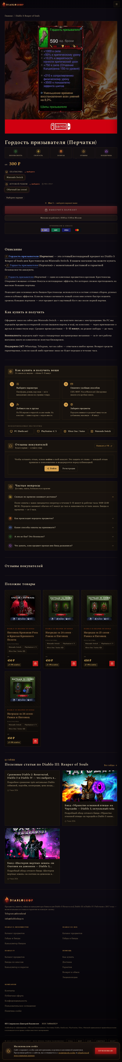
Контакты (10, 990)
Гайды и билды (12, 938)
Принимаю (105, 1050)
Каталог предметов (15, 933)
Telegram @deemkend (15, 913)
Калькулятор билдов (15, 943)
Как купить (68, 957)
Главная (9, 15)
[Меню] (117, 4)
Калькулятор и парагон (17, 967)
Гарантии (67, 967)
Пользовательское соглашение (20, 1005)
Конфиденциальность (16, 1000)
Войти (53, 468)
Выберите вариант (63, 209)
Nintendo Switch (15, 177)
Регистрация (68, 468)
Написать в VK (102, 445)
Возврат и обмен (70, 972)
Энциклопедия (70, 977)
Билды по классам (14, 962)
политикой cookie (66, 1052)
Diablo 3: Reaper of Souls (28, 15)
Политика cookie (13, 1011)
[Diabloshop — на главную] (12, 4)
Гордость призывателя (24, 256)
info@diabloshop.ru (14, 918)
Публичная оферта (14, 995)
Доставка (67, 962)
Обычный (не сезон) (17, 189)
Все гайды (109, 765)
